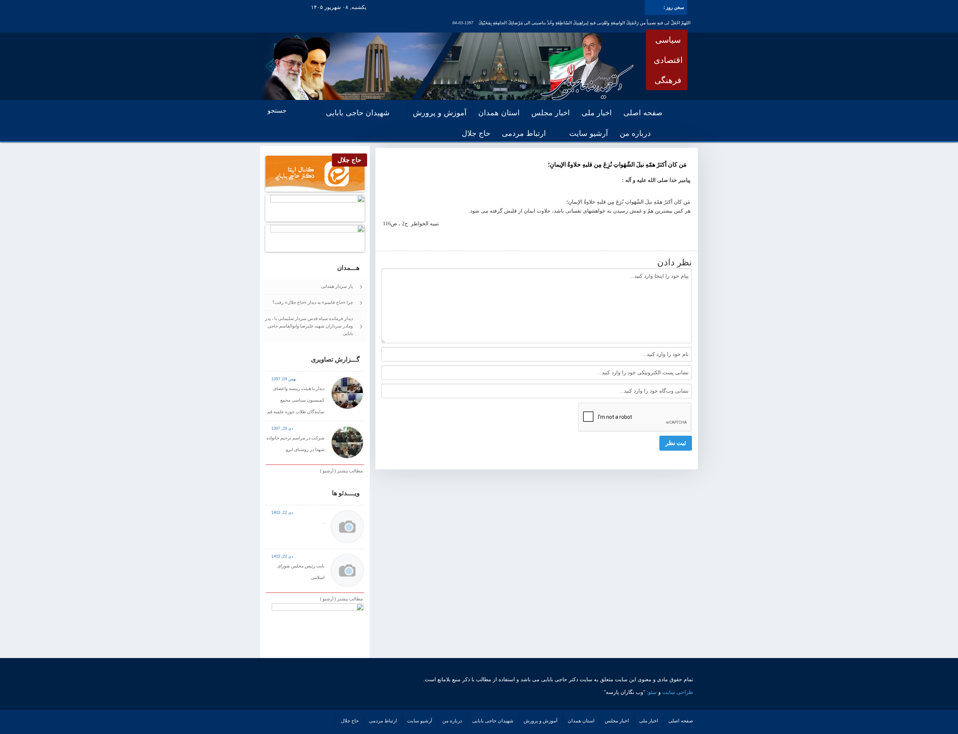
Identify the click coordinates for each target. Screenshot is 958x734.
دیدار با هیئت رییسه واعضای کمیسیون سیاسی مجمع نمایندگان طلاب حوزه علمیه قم (295, 400)
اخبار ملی (597, 113)
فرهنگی (668, 80)
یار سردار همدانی (337, 286)
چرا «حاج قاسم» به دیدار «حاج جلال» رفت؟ (312, 302)
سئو (652, 692)
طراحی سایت (677, 692)
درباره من (635, 133)
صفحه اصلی (642, 113)
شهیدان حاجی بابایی (358, 113)
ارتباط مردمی (524, 133)
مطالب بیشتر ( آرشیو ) (341, 470)
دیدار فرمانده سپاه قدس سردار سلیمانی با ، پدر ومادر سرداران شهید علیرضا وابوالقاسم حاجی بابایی (309, 325)
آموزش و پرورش (440, 113)
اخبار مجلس (550, 113)
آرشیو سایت (588, 133)
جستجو (278, 110)
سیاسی (668, 40)
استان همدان (499, 113)
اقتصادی (668, 60)
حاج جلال (476, 133)
